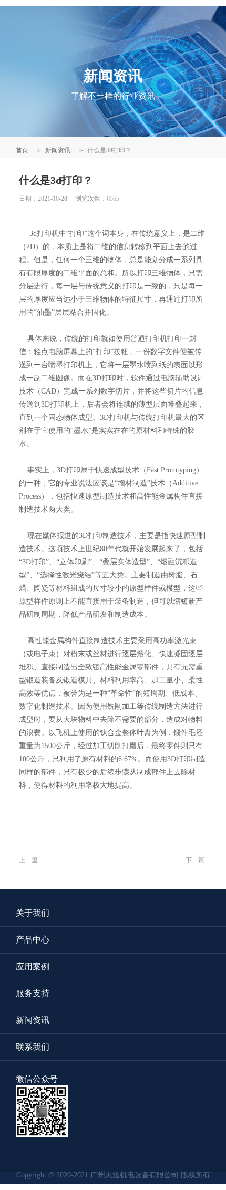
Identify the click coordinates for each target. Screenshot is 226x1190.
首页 (22, 150)
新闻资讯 (57, 150)
